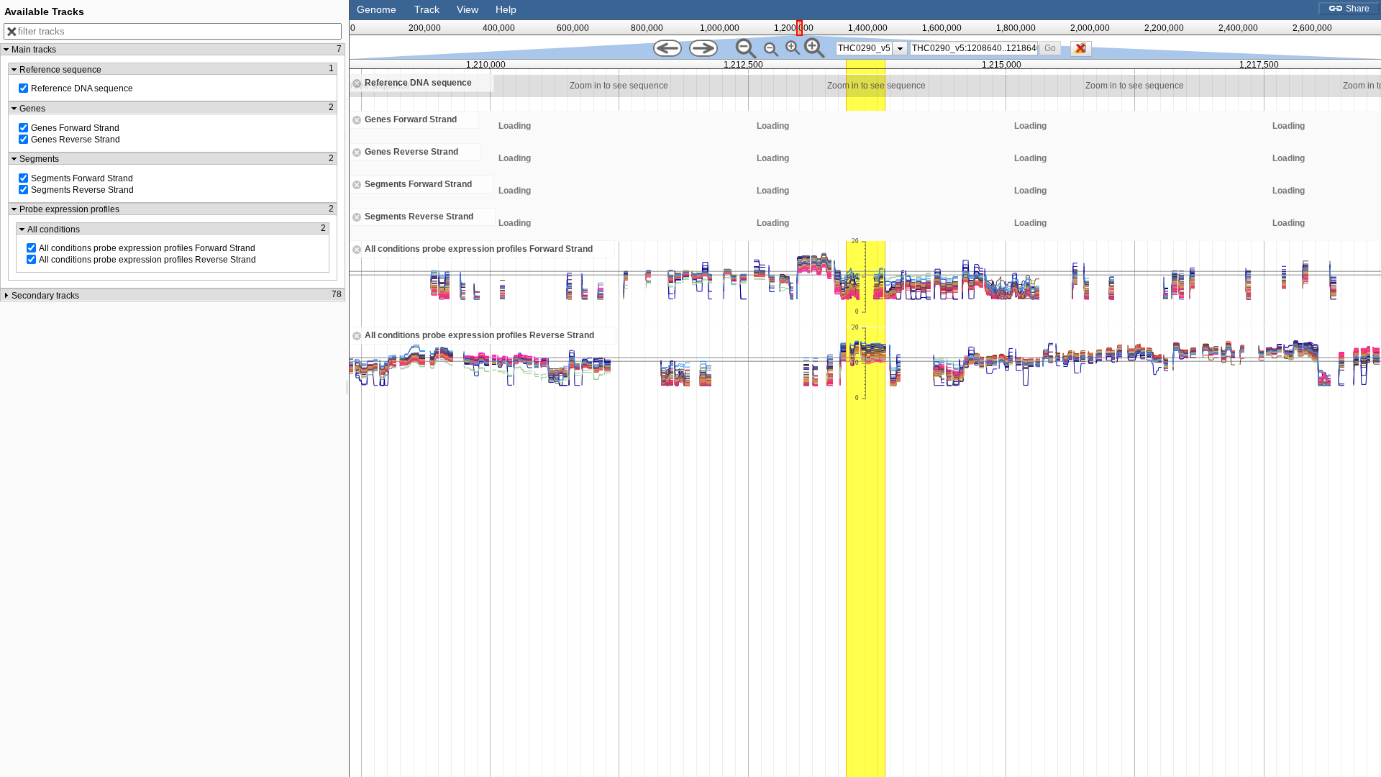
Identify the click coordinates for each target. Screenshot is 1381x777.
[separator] (347, 388)
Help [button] (506, 9)
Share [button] (1356, 9)
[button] (1050, 47)
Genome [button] (376, 9)
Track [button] (426, 9)
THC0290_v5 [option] (864, 48)
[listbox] (872, 48)
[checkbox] (1084, 52)
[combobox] (974, 48)
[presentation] (900, 48)
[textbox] (974, 48)
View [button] (467, 9)
